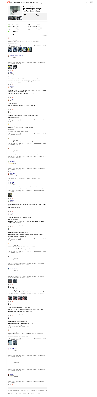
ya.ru (39, 393)
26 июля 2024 (15, 332)
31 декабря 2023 (16, 320)
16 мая (14, 74)
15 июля (14, 57)
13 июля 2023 (15, 270)
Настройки (32, 393)
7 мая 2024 (15, 202)
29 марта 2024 (15, 40)
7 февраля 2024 (15, 245)
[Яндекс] (8, 2)
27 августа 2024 (15, 140)
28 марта (14, 88)
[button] (10, 18)
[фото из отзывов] (10, 49)
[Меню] (95, 2)
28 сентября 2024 (16, 114)
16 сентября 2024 (16, 126)
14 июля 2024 (15, 163)
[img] (10, 40)
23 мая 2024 (15, 184)
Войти (91, 2)
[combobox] (24, 2)
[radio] (8, 53)
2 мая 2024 (15, 350)
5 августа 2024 (15, 150)
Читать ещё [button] (38, 80)
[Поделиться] (46, 6)
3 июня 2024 (15, 175)
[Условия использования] (45, 23)
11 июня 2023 (15, 288)
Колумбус (11, 393)
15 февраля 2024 (16, 231)
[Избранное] (87, 2)
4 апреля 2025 (15, 376)
